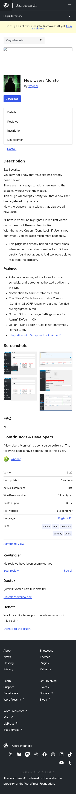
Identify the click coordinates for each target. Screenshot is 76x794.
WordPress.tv (14, 699)
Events (44, 687)
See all (68, 570)
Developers (11, 693)
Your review (11, 570)
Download (12, 98)
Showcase (46, 650)
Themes (45, 657)
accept (46, 526)
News (7, 657)
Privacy (8, 669)
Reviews (12, 121)
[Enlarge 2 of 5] (32, 382)
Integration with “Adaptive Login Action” (35, 335)
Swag (45, 699)
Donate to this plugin (17, 628)
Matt (8, 717)
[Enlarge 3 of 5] (67, 356)
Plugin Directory (13, 15)
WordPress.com (16, 711)
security (58, 533)
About (7, 650)
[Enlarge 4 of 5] (67, 374)
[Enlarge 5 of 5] (67, 399)
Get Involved (48, 681)
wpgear (33, 86)
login (55, 526)
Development (16, 139)
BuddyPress (13, 729)
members (66, 526)
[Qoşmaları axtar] (41, 40)
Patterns (45, 669)
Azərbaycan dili (22, 745)
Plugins (44, 663)
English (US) (65, 518)
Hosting (9, 663)
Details (11, 112)
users (68, 533)
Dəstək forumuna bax (18, 597)
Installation (14, 130)
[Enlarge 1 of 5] (32, 356)
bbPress (11, 723)
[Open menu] (70, 5)
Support (9, 687)
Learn (7, 681)
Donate (46, 693)
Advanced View (14, 544)
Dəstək (11, 149)
